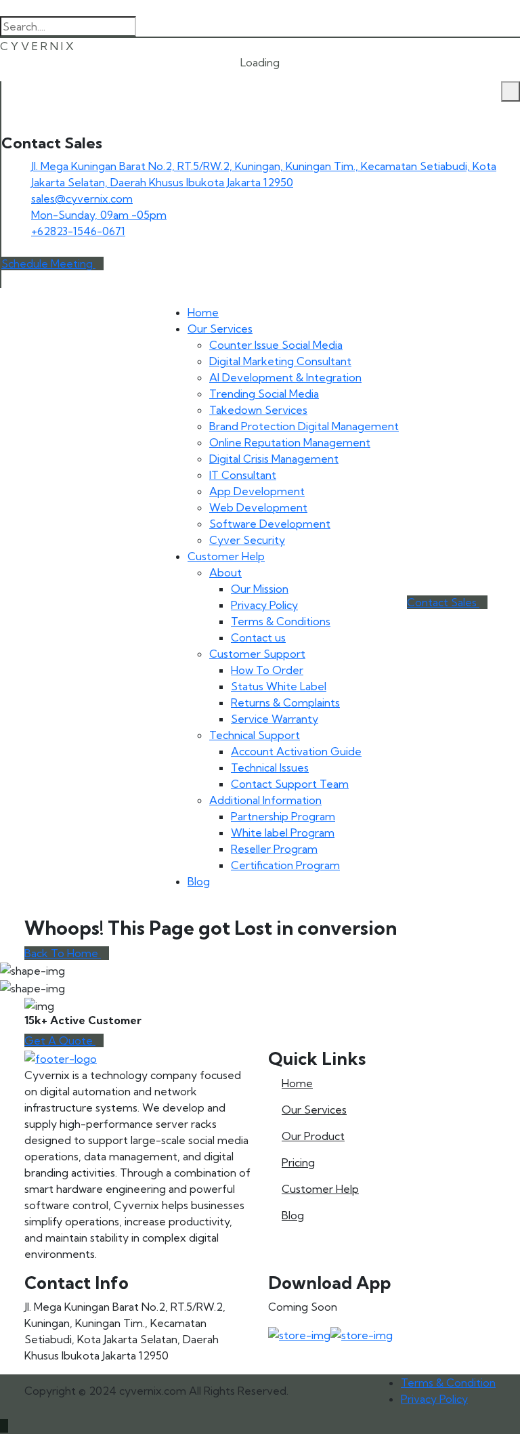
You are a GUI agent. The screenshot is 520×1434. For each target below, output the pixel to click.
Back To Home (62, 953)
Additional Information (265, 800)
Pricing (298, 1162)
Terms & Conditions (280, 621)
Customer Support (257, 653)
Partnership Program (283, 816)
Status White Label (278, 686)
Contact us (258, 637)
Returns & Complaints (285, 702)
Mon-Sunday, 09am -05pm (99, 215)
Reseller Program (274, 849)
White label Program (282, 832)
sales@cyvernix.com (82, 198)
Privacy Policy (264, 605)
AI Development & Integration (285, 377)
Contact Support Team (290, 783)
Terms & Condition (448, 1382)
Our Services (220, 328)
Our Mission (259, 588)
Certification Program (285, 865)
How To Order (267, 670)
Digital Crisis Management (274, 458)
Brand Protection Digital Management (304, 426)
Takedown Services (258, 410)
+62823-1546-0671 (78, 231)
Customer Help (226, 556)
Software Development (269, 523)
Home (203, 312)
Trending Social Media (264, 393)
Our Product (313, 1136)
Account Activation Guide (296, 751)
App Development (257, 491)
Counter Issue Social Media (276, 345)
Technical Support (254, 735)
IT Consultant (242, 475)
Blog (199, 881)
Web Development (258, 507)
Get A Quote (59, 1040)
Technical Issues (270, 767)
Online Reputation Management (289, 442)
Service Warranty (274, 718)
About (225, 572)
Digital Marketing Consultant (280, 361)
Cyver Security (247, 540)
